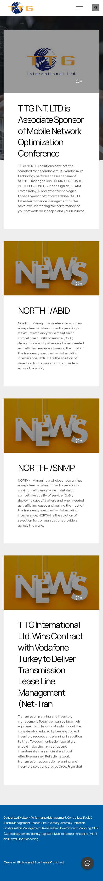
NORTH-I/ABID (44, 310)
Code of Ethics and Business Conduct (34, 862)
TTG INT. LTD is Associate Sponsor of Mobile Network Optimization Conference (50, 130)
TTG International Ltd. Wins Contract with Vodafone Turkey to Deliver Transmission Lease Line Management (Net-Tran (50, 664)
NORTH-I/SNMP (46, 468)
